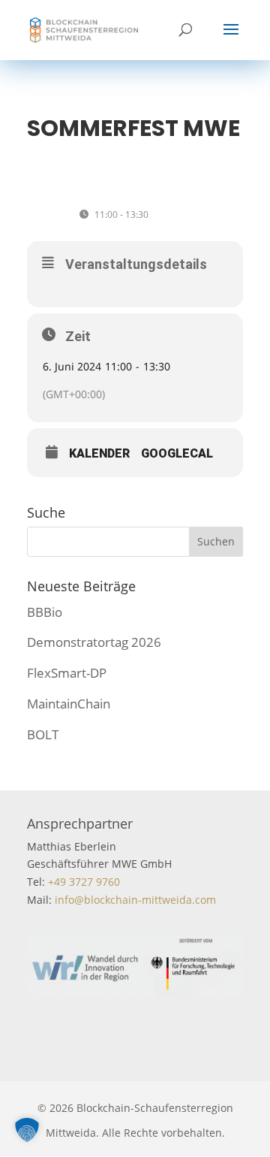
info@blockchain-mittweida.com (135, 900)
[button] (27, 1130)
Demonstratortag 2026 (94, 642)
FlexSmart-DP (66, 672)
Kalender (99, 454)
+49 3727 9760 (82, 882)
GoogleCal (177, 454)
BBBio (44, 612)
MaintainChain (68, 703)
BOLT (42, 734)
